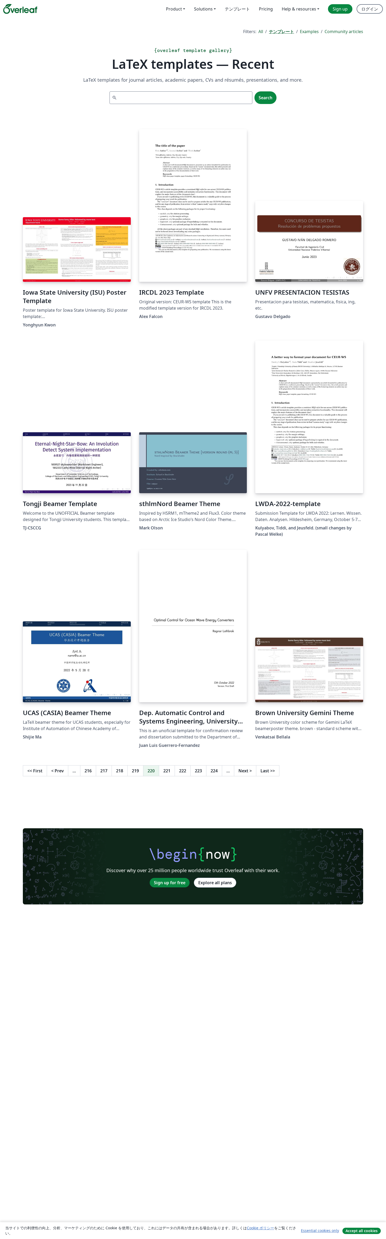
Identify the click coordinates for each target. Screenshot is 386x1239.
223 (198, 771)
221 (166, 771)
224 (214, 771)
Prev (57, 771)
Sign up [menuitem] (340, 9)
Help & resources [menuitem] (299, 9)
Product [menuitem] (174, 9)
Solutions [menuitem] (203, 9)
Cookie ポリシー (260, 1227)
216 (88, 771)
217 (103, 771)
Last (267, 771)
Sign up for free (169, 883)
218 (119, 771)
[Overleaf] (20, 9)
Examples (309, 31)
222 (182, 771)
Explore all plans (215, 883)
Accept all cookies (362, 1230)
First (35, 771)
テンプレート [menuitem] (237, 9)
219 (135, 771)
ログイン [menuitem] (369, 9)
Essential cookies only (320, 1230)
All (260, 31)
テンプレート (281, 31)
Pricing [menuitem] (266, 9)
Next (245, 771)
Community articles (344, 31)
